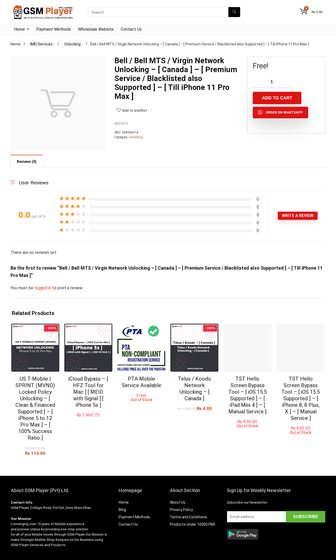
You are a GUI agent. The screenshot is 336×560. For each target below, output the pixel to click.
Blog (122, 510)
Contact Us (131, 29)
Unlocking (72, 44)
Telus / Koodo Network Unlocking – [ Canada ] (194, 389)
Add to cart (277, 97)
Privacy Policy (181, 510)
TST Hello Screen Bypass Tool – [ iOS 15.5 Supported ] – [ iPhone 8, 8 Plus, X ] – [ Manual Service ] (300, 398)
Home (19, 29)
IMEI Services (41, 44)
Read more (141, 406)
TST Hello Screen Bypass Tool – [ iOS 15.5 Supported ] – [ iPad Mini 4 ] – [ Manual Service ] (247, 395)
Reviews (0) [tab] (26, 161)
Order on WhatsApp (284, 112)
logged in (43, 287)
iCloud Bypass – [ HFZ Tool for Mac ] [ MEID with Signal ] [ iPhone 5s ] (88, 392)
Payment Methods (53, 29)
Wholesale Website (96, 29)
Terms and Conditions (188, 517)
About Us (177, 502)
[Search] (234, 12)
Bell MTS (121, 123)
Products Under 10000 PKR (192, 524)
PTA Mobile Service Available (141, 382)
